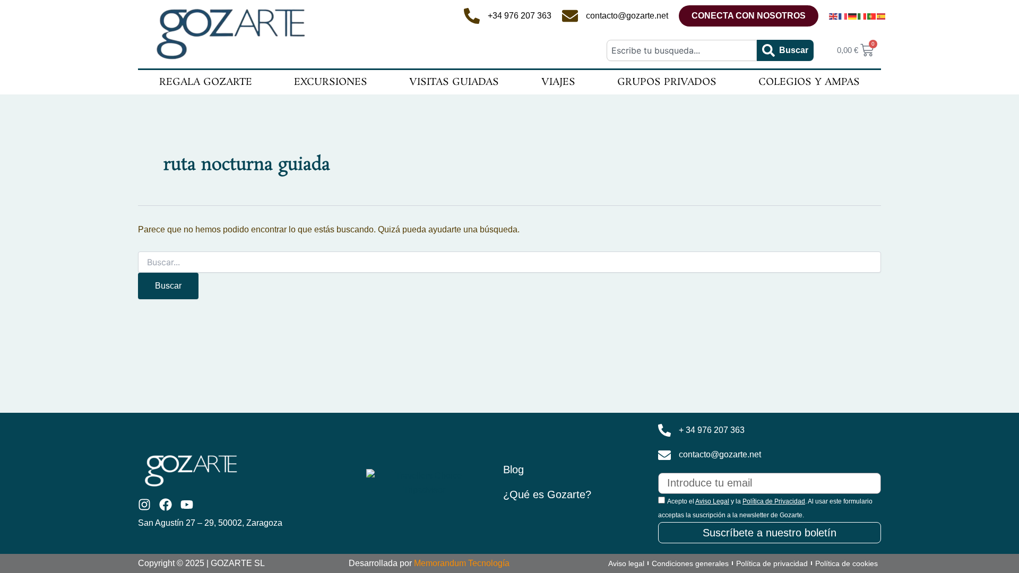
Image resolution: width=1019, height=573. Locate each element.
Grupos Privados (666, 82)
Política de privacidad (772, 563)
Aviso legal (626, 563)
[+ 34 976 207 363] (664, 430)
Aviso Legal (712, 501)
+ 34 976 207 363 (712, 430)
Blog (513, 469)
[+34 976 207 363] (472, 16)
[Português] (872, 16)
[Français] (843, 16)
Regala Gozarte (205, 82)
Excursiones (330, 82)
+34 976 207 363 (519, 15)
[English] (834, 16)
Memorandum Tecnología (462, 563)
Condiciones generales (690, 563)
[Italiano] (862, 16)
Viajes (558, 82)
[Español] (881, 16)
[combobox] (681, 50)
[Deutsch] (853, 16)
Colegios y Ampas (809, 82)
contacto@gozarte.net (627, 15)
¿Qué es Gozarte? (547, 494)
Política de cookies (846, 563)
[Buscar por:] (509, 262)
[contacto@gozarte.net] (570, 16)
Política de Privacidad (773, 501)
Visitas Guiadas (454, 82)
